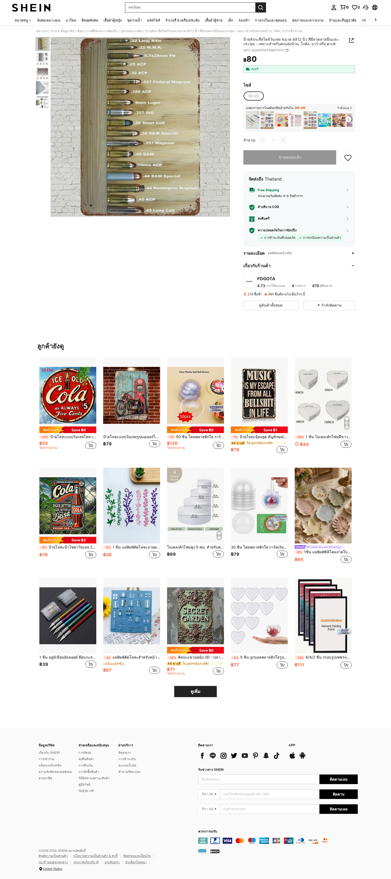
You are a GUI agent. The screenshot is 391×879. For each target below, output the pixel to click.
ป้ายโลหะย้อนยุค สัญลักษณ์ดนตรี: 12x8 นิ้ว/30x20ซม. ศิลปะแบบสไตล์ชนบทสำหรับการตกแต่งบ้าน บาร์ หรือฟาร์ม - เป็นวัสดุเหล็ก (260, 437)
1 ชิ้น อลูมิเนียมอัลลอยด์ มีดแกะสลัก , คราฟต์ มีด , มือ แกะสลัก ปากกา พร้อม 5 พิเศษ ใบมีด (67, 657)
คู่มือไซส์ (84, 784)
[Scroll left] (369, 20)
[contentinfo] (278, 841)
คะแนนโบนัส (127, 765)
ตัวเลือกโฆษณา (136, 862)
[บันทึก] (348, 157)
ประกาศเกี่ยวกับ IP (86, 862)
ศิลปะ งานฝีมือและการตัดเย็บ (97, 31)
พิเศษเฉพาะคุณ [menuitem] (48, 20)
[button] (366, 7)
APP (292, 745)
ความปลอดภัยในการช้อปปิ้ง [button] (277, 230)
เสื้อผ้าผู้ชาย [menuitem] (214, 20)
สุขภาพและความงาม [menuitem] (308, 20)
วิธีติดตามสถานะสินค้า (94, 778)
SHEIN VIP (86, 791)
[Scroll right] (375, 20)
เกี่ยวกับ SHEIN (49, 753)
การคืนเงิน (85, 765)
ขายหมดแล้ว (290, 157)
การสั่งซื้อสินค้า (88, 772)
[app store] (292, 758)
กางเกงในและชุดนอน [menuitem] (271, 20)
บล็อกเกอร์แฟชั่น (50, 765)
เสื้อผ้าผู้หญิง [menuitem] (112, 20)
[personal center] (334, 7)
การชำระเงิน (127, 759)
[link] (344, 7)
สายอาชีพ (45, 778)
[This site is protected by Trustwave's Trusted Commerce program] (202, 851)
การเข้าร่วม (47, 759)
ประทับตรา (112, 862)
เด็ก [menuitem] (230, 20)
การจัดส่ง (84, 753)
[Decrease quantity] (263, 140)
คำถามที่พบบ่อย (129, 772)
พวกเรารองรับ (207, 831)
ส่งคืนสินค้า (86, 759)
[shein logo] (31, 7)
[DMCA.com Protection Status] (214, 851)
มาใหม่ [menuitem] (71, 20)
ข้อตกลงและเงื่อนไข (137, 856)
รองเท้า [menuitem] (244, 20)
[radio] (253, 96)
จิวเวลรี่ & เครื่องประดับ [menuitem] (182, 20)
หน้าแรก (42, 31)
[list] (240, 756)
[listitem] (252, 120)
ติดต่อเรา (124, 753)
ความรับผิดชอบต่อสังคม (55, 772)
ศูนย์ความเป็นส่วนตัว (53, 856)
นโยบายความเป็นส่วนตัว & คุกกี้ (95, 856)
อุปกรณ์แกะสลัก (131, 31)
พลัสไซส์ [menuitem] (153, 20)
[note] (67, 429)
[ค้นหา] (260, 7)
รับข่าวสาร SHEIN (211, 770)
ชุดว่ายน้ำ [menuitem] (134, 20)
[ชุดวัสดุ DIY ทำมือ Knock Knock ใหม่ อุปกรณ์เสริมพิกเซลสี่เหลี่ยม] (339, 120)
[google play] (302, 758)
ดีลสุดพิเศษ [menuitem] (90, 20)
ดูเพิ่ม (196, 691)
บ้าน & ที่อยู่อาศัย (62, 31)
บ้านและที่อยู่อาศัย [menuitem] (342, 20)
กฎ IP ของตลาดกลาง (53, 862)
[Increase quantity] (283, 140)
